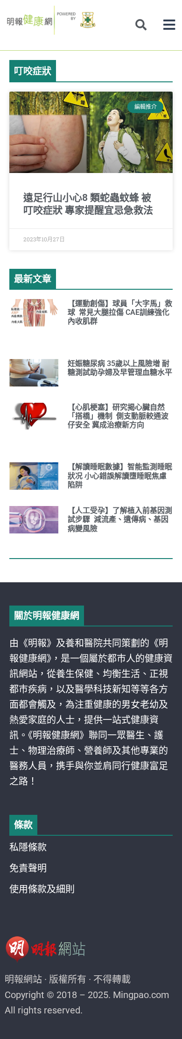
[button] (169, 25)
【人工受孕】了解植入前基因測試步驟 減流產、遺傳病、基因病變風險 (120, 519)
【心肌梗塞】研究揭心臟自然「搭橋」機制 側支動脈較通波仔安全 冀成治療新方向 (118, 416)
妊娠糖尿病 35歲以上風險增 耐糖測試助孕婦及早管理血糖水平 (120, 368)
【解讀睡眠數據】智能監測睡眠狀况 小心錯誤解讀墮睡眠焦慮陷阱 (120, 475)
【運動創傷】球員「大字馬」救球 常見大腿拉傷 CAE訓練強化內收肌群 (120, 312)
